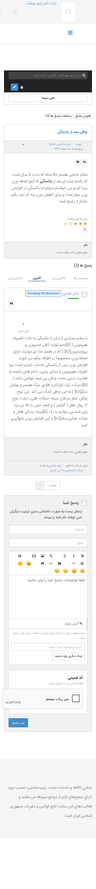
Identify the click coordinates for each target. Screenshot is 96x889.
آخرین (37, 278)
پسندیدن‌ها (81, 278)
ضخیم (82, 555)
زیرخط (65, 555)
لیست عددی (82, 563)
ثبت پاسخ (18, 723)
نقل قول (59, 563)
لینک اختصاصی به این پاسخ (66, 470)
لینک (51, 555)
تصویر (42, 555)
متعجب (82, 570)
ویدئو (34, 555)
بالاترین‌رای (59, 278)
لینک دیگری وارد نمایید (68, 656)
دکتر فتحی (70, 293)
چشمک (56, 570)
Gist (42, 563)
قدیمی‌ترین (15, 278)
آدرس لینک (72, 623)
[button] (13, 12)
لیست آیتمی (74, 563)
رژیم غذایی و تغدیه (60, 144)
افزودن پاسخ (82, 116)
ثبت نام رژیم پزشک (41, 3)
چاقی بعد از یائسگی (72, 132)
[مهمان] (85, 144)
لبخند (20, 563)
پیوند (78, 144)
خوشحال (28, 563)
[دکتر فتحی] (84, 294)
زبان (74, 570)
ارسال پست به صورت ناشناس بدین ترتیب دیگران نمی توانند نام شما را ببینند (46, 515)
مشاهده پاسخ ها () (58, 116)
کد (51, 563)
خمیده (74, 555)
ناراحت (65, 570)
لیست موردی (20, 555)
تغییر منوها (48, 98)
